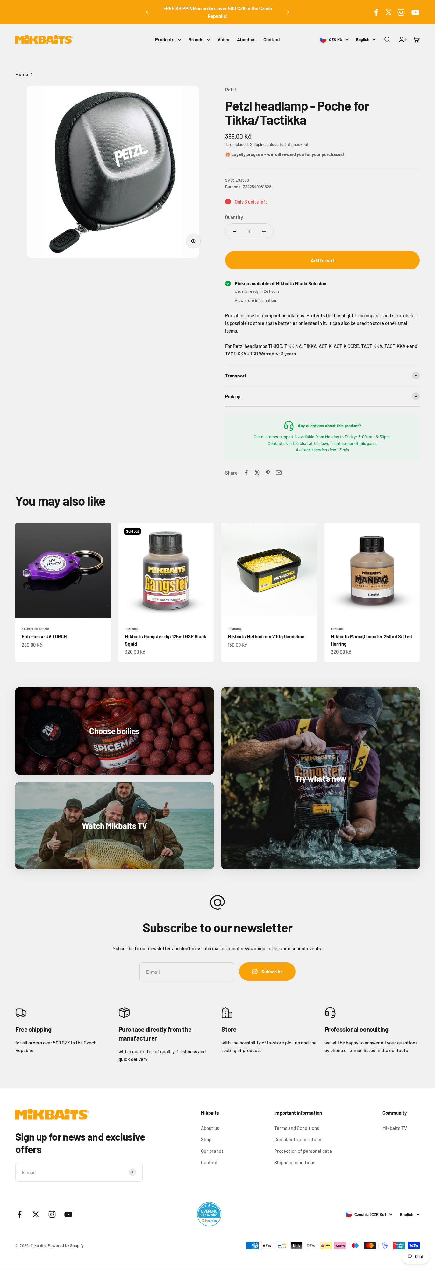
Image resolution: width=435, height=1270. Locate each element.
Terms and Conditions (296, 1128)
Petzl (230, 89)
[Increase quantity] (264, 231)
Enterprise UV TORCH (44, 636)
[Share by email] (278, 472)
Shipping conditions (294, 1162)
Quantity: (235, 217)
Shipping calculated (268, 144)
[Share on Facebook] (246, 472)
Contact (271, 39)
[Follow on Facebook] (376, 12)
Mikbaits (131, 629)
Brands (196, 39)
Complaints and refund (297, 1139)
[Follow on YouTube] (414, 12)
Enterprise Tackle (35, 629)
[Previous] (147, 12)
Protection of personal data (303, 1151)
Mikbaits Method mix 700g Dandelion (266, 636)
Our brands (212, 1151)
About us (246, 39)
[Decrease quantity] (234, 231)
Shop (206, 1139)
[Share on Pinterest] (267, 472)
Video (223, 39)
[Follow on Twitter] (388, 12)
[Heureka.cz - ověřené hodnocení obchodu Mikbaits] (209, 1214)
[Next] (288, 12)
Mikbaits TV (394, 1128)
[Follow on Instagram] (401, 12)
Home (21, 74)
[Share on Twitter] (257, 472)
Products (165, 39)
